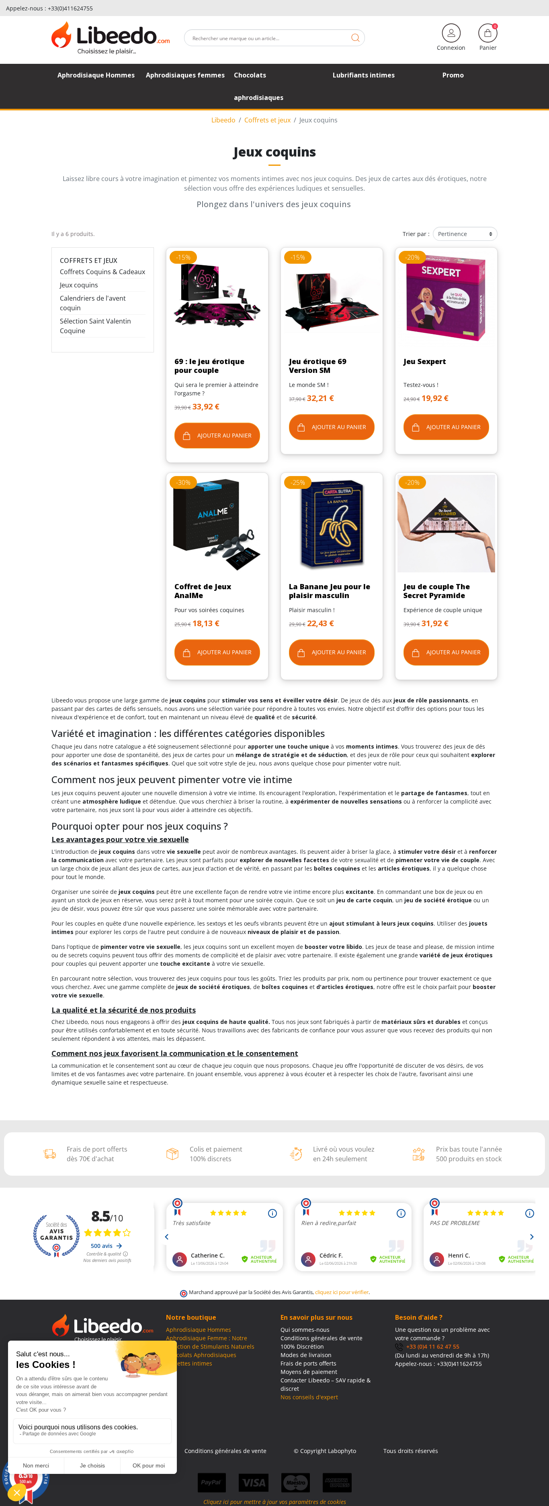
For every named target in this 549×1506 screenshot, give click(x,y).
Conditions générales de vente (322, 1338)
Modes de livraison (306, 1355)
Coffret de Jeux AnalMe (202, 591)
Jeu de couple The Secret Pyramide (437, 591)
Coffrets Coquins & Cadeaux (102, 271)
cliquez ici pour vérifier (342, 1292)
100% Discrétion (302, 1346)
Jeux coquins (79, 285)
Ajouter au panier (224, 435)
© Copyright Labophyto (325, 1451)
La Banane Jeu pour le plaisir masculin (329, 591)
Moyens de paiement (309, 1372)
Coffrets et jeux (88, 260)
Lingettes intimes (189, 1363)
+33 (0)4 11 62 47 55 (431, 1346)
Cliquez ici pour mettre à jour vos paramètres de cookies (274, 1502)
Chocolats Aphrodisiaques (201, 1355)
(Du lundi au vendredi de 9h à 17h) (442, 1355)
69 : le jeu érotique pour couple (209, 365)
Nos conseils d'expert (309, 1397)
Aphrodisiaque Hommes (198, 1329)
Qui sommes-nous (305, 1329)
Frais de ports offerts (308, 1363)
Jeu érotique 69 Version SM (317, 365)
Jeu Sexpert (425, 361)
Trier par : (416, 234)
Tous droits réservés (410, 1451)
